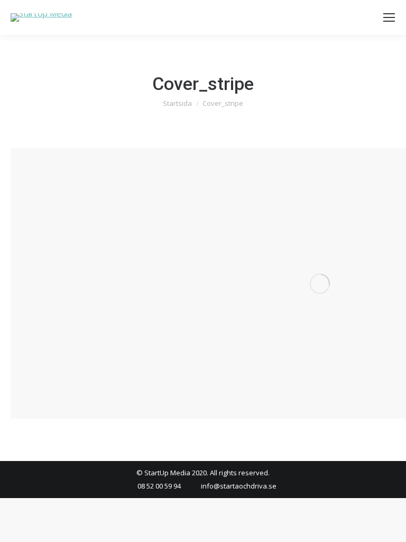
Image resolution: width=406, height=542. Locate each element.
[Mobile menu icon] (389, 17)
